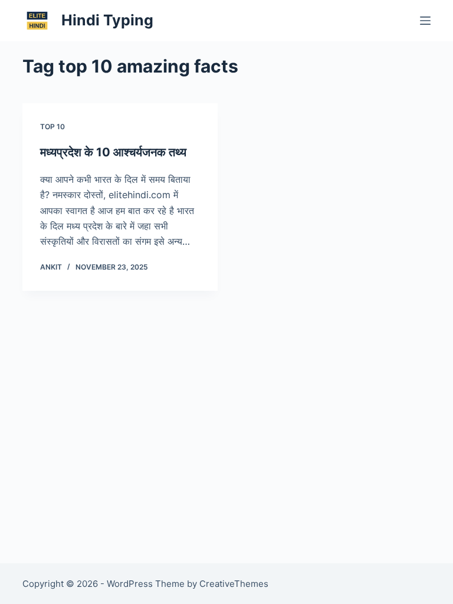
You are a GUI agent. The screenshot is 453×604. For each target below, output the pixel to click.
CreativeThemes (233, 583)
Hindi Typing (107, 20)
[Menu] (425, 20)
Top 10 (52, 126)
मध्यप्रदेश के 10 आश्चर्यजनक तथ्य (113, 152)
